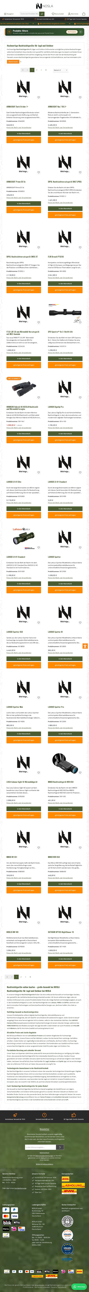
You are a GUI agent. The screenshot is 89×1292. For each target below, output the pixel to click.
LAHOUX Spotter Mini (14, 707)
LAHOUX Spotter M (55, 632)
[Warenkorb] (84, 14)
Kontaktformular (20, 1188)
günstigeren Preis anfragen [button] (23, 140)
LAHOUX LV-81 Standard (57, 482)
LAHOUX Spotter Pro (56, 707)
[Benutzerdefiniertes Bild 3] (67, 1259)
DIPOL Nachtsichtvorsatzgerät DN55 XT (22, 257)
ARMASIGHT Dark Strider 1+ (17, 107)
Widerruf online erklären (44, 1164)
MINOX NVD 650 (54, 857)
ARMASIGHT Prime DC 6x (15, 182)
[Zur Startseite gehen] (44, 6)
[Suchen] (41, 14)
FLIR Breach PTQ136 (56, 257)
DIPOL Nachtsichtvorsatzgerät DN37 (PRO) (64, 182)
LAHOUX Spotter (54, 557)
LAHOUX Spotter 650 (14, 632)
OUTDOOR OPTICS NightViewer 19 (61, 932)
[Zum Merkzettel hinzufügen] (38, 97)
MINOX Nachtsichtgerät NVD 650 (60, 782)
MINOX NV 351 (11, 857)
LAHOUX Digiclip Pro (56, 407)
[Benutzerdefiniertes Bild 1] (67, 1235)
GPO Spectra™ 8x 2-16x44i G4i (60, 332)
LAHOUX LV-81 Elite (13, 482)
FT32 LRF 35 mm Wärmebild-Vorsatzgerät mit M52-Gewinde (22, 333)
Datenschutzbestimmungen (44, 1156)
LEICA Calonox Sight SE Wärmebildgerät (21, 782)
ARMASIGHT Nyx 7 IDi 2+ (57, 107)
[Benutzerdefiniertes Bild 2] (67, 1249)
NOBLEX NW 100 (12, 932)
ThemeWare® (61, 1287)
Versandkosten (39, 1285)
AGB (42, 1158)
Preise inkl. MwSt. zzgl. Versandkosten (18, 128)
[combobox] (29, 14)
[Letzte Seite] (46, 70)
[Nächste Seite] (41, 70)
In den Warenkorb (23, 133)
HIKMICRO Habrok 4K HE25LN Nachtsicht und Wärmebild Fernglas (22, 408)
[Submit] (60, 1147)
